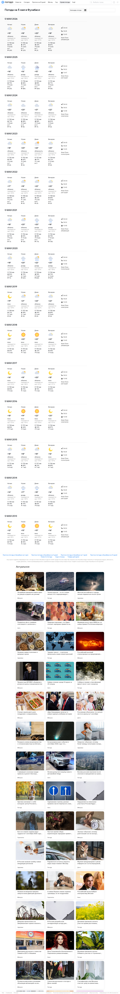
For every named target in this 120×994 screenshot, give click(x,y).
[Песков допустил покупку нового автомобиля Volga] (60, 766)
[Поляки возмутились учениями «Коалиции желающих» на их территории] (30, 975)
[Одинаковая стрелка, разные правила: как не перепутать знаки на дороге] (60, 795)
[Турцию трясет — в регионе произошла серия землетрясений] (60, 646)
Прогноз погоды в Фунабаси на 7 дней (74, 555)
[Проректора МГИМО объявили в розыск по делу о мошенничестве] (30, 676)
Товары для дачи (73, 557)
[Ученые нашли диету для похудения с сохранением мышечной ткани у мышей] (30, 706)
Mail (3, 992)
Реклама (16, 992)
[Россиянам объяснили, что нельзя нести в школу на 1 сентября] (90, 706)
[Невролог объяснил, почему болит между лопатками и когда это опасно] (90, 736)
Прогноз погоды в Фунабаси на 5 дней (44, 555)
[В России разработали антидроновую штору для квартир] (60, 915)
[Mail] (3, 2)
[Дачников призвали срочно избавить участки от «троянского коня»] (90, 945)
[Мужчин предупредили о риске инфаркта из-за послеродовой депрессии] (90, 855)
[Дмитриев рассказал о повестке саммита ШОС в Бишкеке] (30, 945)
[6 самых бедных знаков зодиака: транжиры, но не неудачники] (60, 885)
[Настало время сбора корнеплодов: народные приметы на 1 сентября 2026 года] (60, 825)
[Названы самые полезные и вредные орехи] (30, 646)
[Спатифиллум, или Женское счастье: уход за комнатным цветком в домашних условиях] (90, 975)
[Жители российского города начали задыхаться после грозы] (90, 586)
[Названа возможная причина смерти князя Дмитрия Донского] (30, 885)
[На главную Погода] (8, 2)
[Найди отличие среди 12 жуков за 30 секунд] (60, 676)
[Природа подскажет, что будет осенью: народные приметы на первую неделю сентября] (60, 616)
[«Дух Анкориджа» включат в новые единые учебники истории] (60, 706)
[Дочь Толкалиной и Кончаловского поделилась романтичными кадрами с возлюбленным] (60, 945)
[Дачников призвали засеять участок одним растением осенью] (90, 915)
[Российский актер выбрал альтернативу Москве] (90, 885)
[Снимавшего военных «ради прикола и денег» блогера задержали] (30, 766)
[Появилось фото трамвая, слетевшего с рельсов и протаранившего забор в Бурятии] (30, 616)
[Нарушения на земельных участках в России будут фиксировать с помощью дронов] (90, 795)
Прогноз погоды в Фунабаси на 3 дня (15, 555)
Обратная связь (93, 992)
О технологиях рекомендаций (80, 992)
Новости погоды (46, 557)
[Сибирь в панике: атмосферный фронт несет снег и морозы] (90, 676)
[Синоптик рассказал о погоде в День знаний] (60, 975)
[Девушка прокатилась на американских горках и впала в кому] (30, 915)
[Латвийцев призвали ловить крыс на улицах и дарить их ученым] (30, 586)
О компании (9, 992)
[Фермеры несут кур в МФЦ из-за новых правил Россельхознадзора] (90, 616)
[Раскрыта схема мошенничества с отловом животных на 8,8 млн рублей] (30, 736)
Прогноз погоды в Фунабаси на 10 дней (103, 555)
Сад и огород (59, 557)
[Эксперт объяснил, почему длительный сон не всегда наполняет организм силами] (90, 825)
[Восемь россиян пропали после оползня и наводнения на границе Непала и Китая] (90, 766)
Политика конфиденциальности (61, 992)
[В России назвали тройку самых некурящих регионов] (30, 855)
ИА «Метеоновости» (112, 992)
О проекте (48, 992)
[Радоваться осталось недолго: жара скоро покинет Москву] (60, 855)
